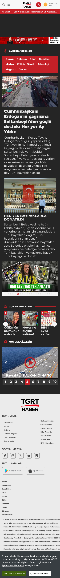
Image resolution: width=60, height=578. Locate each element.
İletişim (7, 430)
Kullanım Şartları (47, 421)
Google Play (15, 471)
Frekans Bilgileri (10, 434)
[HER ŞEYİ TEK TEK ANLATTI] (30, 276)
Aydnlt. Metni (46, 439)
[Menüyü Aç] (9, 5)
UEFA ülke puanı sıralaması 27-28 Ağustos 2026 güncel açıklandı (36, 12)
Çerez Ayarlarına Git (39, 573)
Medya (10, 64)
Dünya (10, 58)
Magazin (11, 69)
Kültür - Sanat (25, 64)
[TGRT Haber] (26, 5)
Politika (22, 58)
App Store (38, 471)
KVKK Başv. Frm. (47, 443)
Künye (6, 426)
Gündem (44, 58)
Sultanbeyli (12, 151)
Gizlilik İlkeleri (46, 425)
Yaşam (23, 69)
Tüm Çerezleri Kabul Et (14, 573)
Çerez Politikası (10, 437)
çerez (54, 556)
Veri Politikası (45, 436)
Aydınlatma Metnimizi (13, 565)
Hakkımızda (8, 423)
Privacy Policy (46, 428)
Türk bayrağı (13, 256)
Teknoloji (43, 64)
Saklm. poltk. (9, 441)
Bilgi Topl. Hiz (46, 432)
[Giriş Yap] (38, 4)
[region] (30, 564)
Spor (33, 58)
